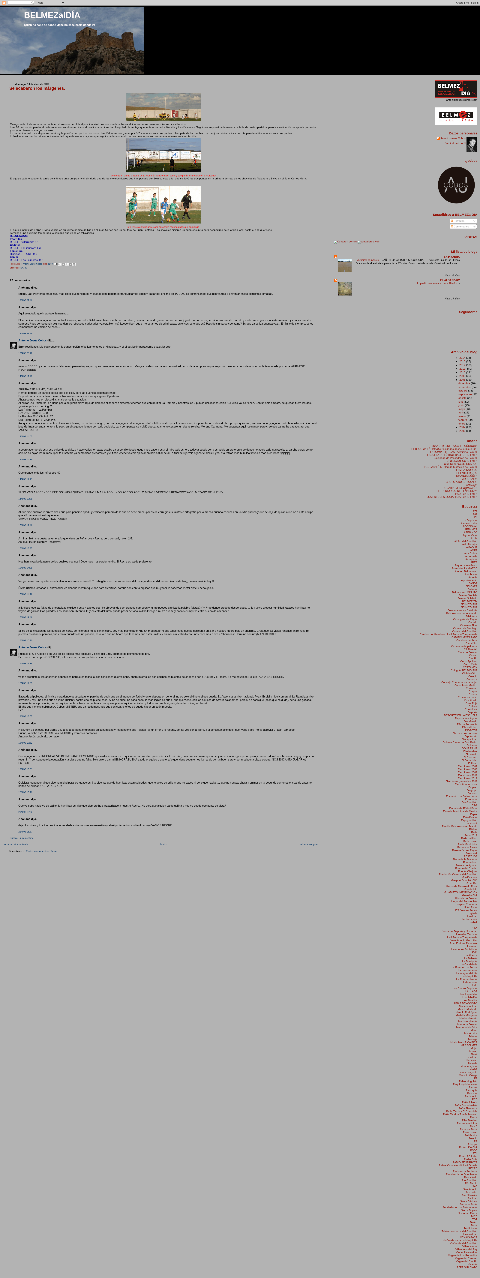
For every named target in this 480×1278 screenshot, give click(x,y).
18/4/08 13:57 (25, 716)
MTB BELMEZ (468, 1045)
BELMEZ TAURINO (465, 469)
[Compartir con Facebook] (70, 264)
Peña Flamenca (468, 1108)
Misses (473, 1036)
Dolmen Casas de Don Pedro (460, 742)
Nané (474, 1054)
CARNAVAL (470, 649)
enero (462, 423)
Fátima (473, 829)
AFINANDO (470, 532)
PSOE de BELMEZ (466, 493)
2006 (462, 430)
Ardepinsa (471, 559)
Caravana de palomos (464, 646)
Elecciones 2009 (467, 772)
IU (476, 925)
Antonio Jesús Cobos (32, 340)
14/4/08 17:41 (25, 479)
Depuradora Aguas (466, 718)
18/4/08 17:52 (25, 743)
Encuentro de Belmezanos (461, 796)
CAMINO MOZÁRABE (464, 637)
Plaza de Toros (468, 1129)
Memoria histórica (466, 1027)
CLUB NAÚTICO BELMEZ (462, 460)
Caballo (472, 622)
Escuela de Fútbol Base (463, 808)
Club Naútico (469, 673)
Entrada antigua (308, 844)
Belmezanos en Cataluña (462, 610)
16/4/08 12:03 (25, 683)
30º (475, 517)
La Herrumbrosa (467, 970)
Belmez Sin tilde (467, 595)
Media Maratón (468, 1018)
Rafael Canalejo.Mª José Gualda (458, 1165)
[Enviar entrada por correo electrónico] (55, 264)
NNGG (473, 1069)
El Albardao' (470, 751)
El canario (471, 754)
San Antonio (470, 1189)
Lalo (474, 985)
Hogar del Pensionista (464, 901)
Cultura (473, 706)
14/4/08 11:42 (25, 376)
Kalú (474, 952)
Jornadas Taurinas (466, 934)
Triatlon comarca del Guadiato (459, 1231)
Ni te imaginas (468, 1066)
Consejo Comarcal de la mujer (459, 682)
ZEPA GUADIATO (467, 1267)
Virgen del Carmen (466, 1258)
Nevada (472, 1063)
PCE (474, 1099)
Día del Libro (469, 727)
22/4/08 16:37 (25, 831)
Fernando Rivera (467, 847)
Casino (473, 655)
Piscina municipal (467, 1123)
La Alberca (471, 955)
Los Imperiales (468, 994)
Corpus (473, 691)
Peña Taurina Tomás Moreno (460, 1114)
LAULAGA (471, 991)
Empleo (472, 787)
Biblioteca (471, 616)
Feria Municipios (467, 844)
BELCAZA (471, 586)
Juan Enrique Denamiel (463, 943)
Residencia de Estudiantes (461, 1174)
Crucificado (470, 700)
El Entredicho (469, 760)
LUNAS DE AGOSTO (465, 1003)
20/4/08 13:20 (25, 792)
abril (461, 412)
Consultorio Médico (465, 685)
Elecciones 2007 (467, 766)
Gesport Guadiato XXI (464, 880)
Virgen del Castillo (466, 1261)
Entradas (458, 220)
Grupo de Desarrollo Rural (461, 886)
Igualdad (472, 916)
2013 (462, 361)
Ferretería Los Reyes (464, 850)
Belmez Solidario (467, 598)
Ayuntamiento (469, 580)
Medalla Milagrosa (466, 1015)
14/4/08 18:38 (25, 499)
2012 (462, 365)
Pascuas (472, 1093)
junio (461, 405)
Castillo (473, 658)
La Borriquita (469, 961)
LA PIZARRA (452, 256)
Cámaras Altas (468, 625)
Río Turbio (471, 1183)
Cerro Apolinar (468, 661)
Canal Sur (471, 643)
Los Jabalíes (469, 997)
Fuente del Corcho (466, 868)
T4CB (474, 1216)
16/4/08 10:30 (25, 640)
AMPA (473, 550)
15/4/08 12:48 (25, 525)
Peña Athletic (469, 1102)
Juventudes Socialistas (463, 949)
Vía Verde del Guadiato (463, 1243)
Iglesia (473, 913)
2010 (462, 372)
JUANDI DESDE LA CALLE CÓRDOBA (454, 445)
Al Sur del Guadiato (465, 541)
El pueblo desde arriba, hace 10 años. (438, 283)
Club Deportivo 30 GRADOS (460, 463)
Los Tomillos (470, 1000)
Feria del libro (469, 838)
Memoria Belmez (467, 1024)
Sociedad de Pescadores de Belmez (455, 457)
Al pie (474, 538)
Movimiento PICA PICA (463, 1042)
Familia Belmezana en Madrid (459, 826)
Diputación (471, 736)
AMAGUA (471, 484)
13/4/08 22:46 (25, 300)
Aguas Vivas (470, 535)
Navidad (472, 1057)
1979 (474, 511)
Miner (474, 1030)
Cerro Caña (470, 664)
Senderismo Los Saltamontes (459, 1207)
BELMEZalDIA (468, 604)
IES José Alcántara (466, 910)
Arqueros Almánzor (466, 565)
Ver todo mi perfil (456, 143)
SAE (474, 1186)
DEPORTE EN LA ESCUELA (460, 715)
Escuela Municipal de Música (460, 811)
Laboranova (470, 982)
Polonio (473, 1138)
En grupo (471, 790)
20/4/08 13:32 (25, 812)
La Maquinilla (469, 976)
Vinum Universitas (466, 1252)
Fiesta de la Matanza (464, 859)
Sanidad (472, 1198)
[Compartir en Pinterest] (74, 264)
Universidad (470, 1234)
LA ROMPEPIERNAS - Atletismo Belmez (453, 451)
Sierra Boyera (469, 1210)
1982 (474, 514)
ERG (474, 805)
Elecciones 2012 (467, 778)
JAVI (474, 928)
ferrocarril (471, 853)
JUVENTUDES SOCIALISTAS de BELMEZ (452, 496)
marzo (462, 416)
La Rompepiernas (466, 979)
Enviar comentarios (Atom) (42, 851)
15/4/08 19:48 (25, 617)
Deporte (472, 712)
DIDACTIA (471, 730)
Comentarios (461, 226)
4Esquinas (471, 520)
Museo (473, 1051)
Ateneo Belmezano (466, 571)
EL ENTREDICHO (466, 472)
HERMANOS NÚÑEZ (465, 475)
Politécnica (471, 1135)
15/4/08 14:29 (25, 594)
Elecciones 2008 (467, 769)
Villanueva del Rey (466, 1249)
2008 (462, 379)
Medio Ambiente (467, 1021)
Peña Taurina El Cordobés (461, 1111)
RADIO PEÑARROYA (464, 1162)
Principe (472, 1144)
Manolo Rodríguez (466, 1012)
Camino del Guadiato (464, 631)
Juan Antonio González (463, 940)
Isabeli (473, 922)
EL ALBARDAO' (450, 280)
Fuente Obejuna (467, 871)
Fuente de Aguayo (466, 865)
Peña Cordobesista (466, 1105)
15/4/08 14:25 (25, 568)
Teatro (473, 1222)
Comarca (471, 679)
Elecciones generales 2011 (461, 781)
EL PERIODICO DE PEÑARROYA (457, 490)
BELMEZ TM (469, 601)
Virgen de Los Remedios (462, 1255)
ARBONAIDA (469, 478)
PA (475, 1078)
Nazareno (471, 1060)
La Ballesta (470, 958)
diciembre (464, 383)
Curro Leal (471, 709)
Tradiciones (470, 1228)
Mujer (474, 1048)
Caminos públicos (466, 640)
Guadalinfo (470, 889)
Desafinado (470, 721)
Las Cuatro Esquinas (465, 988)
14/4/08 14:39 (25, 459)
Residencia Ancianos (465, 1171)
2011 (462, 368)
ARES (473, 562)
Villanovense (469, 1246)
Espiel (473, 814)
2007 (462, 427)
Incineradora (469, 919)
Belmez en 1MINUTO (464, 592)
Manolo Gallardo (467, 1009)
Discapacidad (469, 739)
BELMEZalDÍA (52, 15)
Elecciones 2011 (467, 775)
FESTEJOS (470, 856)
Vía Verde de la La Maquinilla (460, 1240)
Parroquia (471, 1090)
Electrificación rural (466, 784)
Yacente (472, 1264)
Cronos (473, 694)
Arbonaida (471, 556)
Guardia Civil (469, 895)
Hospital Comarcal (466, 904)
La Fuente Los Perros (464, 967)
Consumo (471, 688)
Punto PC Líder (468, 1156)
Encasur (472, 793)
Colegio (472, 676)
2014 (462, 357)
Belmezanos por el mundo (461, 613)
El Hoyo (472, 763)
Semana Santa (468, 1204)
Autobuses (471, 574)
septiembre (465, 394)
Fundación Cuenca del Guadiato (458, 874)
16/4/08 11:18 (25, 663)
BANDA (473, 583)
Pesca (473, 1117)
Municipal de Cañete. (368, 260)
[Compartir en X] (67, 264)
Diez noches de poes (464, 733)
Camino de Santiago (465, 628)
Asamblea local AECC (464, 568)
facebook (471, 823)
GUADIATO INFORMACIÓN (460, 487)
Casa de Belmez (467, 652)
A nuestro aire (469, 523)
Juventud (471, 946)
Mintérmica (470, 1033)
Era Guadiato (469, 802)
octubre (463, 390)
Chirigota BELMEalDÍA (464, 670)
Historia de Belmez (466, 898)
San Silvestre (469, 1195)
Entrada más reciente (15, 844)
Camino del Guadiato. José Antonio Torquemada (448, 634)
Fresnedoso (470, 862)
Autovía (472, 577)
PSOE (473, 1150)
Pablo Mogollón (468, 1081)
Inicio (163, 844)
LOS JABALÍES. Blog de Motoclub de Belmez (450, 466)
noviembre (465, 387)
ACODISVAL (470, 526)
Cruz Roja (471, 703)
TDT (474, 1219)
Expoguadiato (469, 820)
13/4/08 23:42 (25, 353)
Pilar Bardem (469, 1120)
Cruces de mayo (467, 697)
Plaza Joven (470, 1132)
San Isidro (471, 1192)
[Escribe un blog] (63, 264)
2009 (462, 375)
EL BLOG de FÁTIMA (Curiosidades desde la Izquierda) (444, 448)
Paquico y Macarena (465, 1084)
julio (461, 401)
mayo (462, 408)
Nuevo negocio (468, 1072)
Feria (474, 832)
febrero (463, 419)
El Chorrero (470, 757)
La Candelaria (469, 964)
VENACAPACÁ (468, 1237)
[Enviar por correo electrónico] (60, 264)
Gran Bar (471, 883)
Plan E (473, 1126)
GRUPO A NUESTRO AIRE (461, 481)
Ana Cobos (470, 553)
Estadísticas (470, 817)
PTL (474, 1153)
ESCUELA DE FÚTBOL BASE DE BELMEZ (452, 454)
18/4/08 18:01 (25, 769)
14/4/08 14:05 (25, 436)
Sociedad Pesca (467, 1213)
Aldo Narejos (469, 544)
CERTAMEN (470, 667)
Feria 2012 (470, 835)
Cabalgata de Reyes (465, 619)
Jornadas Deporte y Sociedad (459, 931)
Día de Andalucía (467, 724)
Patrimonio (471, 1096)
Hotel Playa (470, 907)
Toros (474, 1225)
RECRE (23, 268)
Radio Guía (470, 1159)
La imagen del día (466, 973)
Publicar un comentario (22, 838)
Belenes (472, 589)
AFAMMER (470, 529)
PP (475, 1141)
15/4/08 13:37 (25, 548)
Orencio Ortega (468, 1075)
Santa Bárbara (468, 1201)
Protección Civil (468, 1147)
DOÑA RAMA (469, 748)
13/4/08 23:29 (25, 333)
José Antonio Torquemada (461, 937)
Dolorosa (472, 745)
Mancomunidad (468, 1006)
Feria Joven (470, 841)
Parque (473, 1087)
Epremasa (471, 799)
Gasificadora (469, 877)
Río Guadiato (469, 1180)
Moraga (472, 1039)
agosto (462, 397)
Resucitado (470, 1177)
